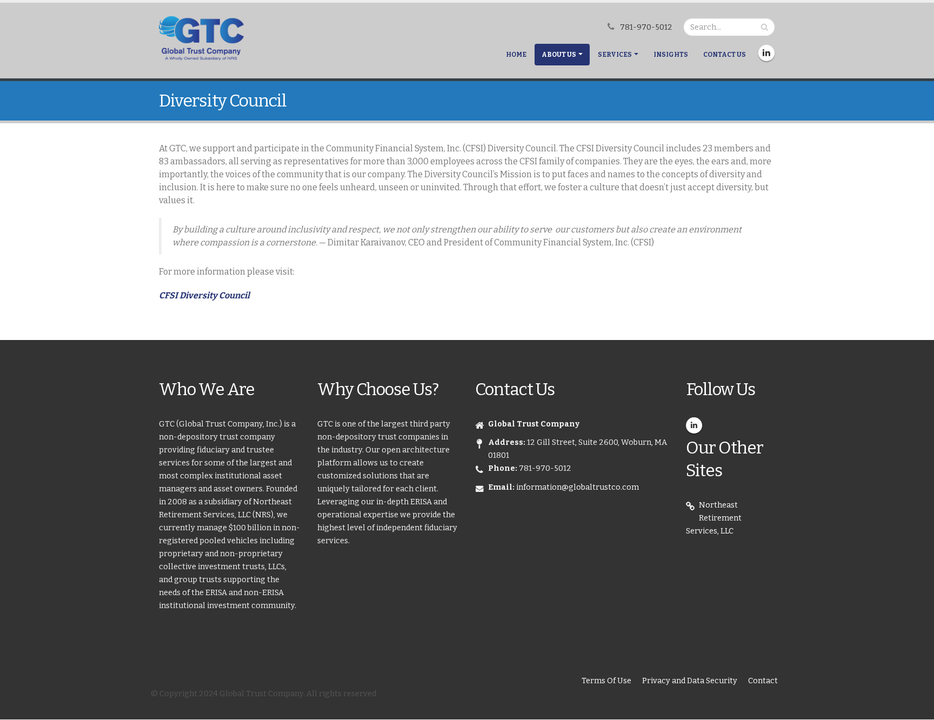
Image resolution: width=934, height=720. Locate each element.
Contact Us (724, 54)
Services (615, 54)
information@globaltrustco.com (577, 487)
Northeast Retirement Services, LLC (714, 518)
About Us (559, 54)
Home (516, 54)
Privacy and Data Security (689, 680)
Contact (763, 680)
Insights (670, 54)
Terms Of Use (606, 680)
